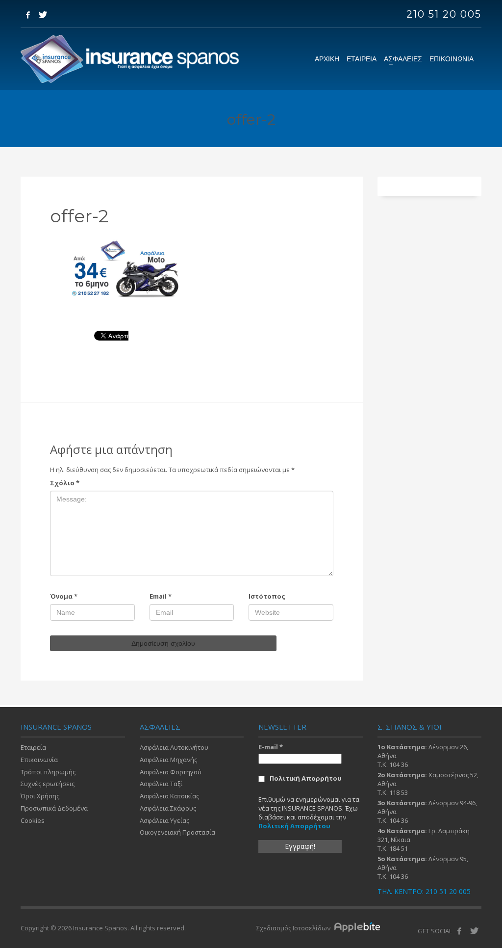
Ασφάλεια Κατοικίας (169, 795)
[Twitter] (42, 14)
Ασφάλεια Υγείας (164, 820)
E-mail (270, 746)
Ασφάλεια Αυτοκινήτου (174, 747)
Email (161, 596)
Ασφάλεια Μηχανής (168, 759)
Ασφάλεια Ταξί (161, 783)
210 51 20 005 (443, 14)
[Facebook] (28, 14)
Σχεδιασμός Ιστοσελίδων (294, 927)
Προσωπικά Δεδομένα (54, 808)
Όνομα (63, 596)
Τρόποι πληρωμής (48, 771)
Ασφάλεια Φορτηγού (170, 771)
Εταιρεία (33, 747)
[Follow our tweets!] (474, 930)
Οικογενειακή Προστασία (177, 832)
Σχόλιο (64, 482)
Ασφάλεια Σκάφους (168, 808)
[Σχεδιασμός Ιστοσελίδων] (359, 927)
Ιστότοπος (267, 596)
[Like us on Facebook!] (459, 930)
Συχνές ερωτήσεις (48, 783)
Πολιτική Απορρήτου (306, 778)
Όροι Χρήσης (40, 795)
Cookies (33, 820)
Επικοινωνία (39, 759)
